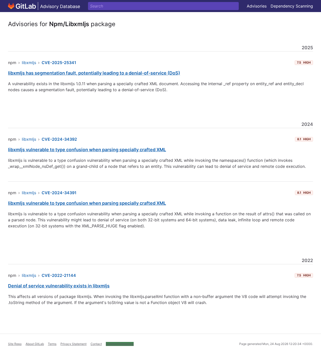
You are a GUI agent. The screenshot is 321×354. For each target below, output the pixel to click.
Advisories (257, 6)
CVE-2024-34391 (59, 192)
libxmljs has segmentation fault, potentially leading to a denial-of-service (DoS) (94, 73)
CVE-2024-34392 (59, 139)
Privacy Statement (73, 344)
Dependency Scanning (292, 6)
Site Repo (15, 344)
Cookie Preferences (120, 344)
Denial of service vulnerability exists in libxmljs (59, 285)
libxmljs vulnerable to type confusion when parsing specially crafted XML (87, 149)
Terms (52, 344)
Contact (96, 344)
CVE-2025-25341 (59, 62)
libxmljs (29, 62)
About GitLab (35, 344)
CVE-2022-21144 (59, 275)
